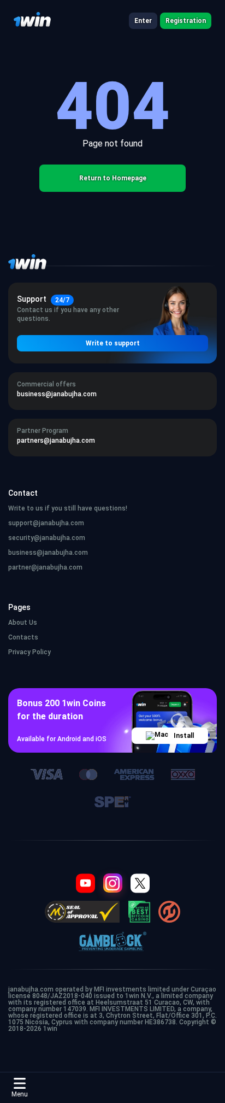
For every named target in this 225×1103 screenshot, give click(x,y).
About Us (22, 622)
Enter (143, 21)
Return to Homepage (112, 178)
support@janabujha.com (46, 523)
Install (184, 736)
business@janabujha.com (48, 552)
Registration (185, 21)
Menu (19, 1094)
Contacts (23, 637)
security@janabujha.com (46, 538)
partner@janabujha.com (45, 567)
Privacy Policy (29, 652)
